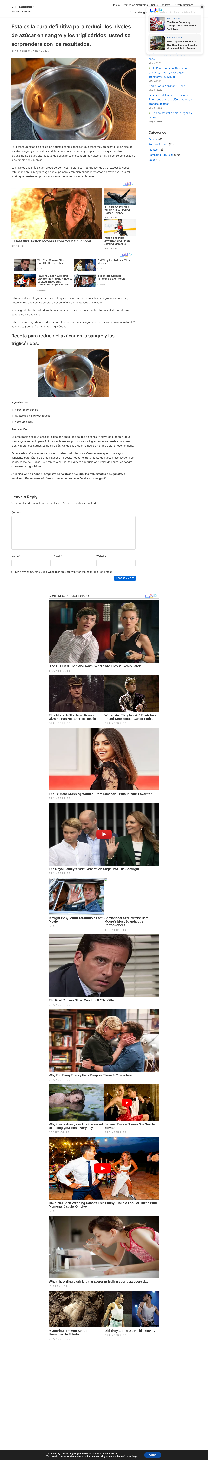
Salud (154, 4)
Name (16, 556)
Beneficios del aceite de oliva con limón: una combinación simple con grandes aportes (170, 99)
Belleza (165, 4)
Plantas (153, 149)
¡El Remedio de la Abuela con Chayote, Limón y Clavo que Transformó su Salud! (168, 73)
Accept (152, 1454)
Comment (18, 512)
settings (133, 1456)
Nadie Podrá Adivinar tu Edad (167, 86)
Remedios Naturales (135, 4)
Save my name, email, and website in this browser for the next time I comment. (63, 571)
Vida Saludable (23, 50)
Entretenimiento (183, 4)
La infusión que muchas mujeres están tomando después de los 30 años (170, 55)
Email (58, 556)
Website (101, 556)
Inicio (116, 4)
